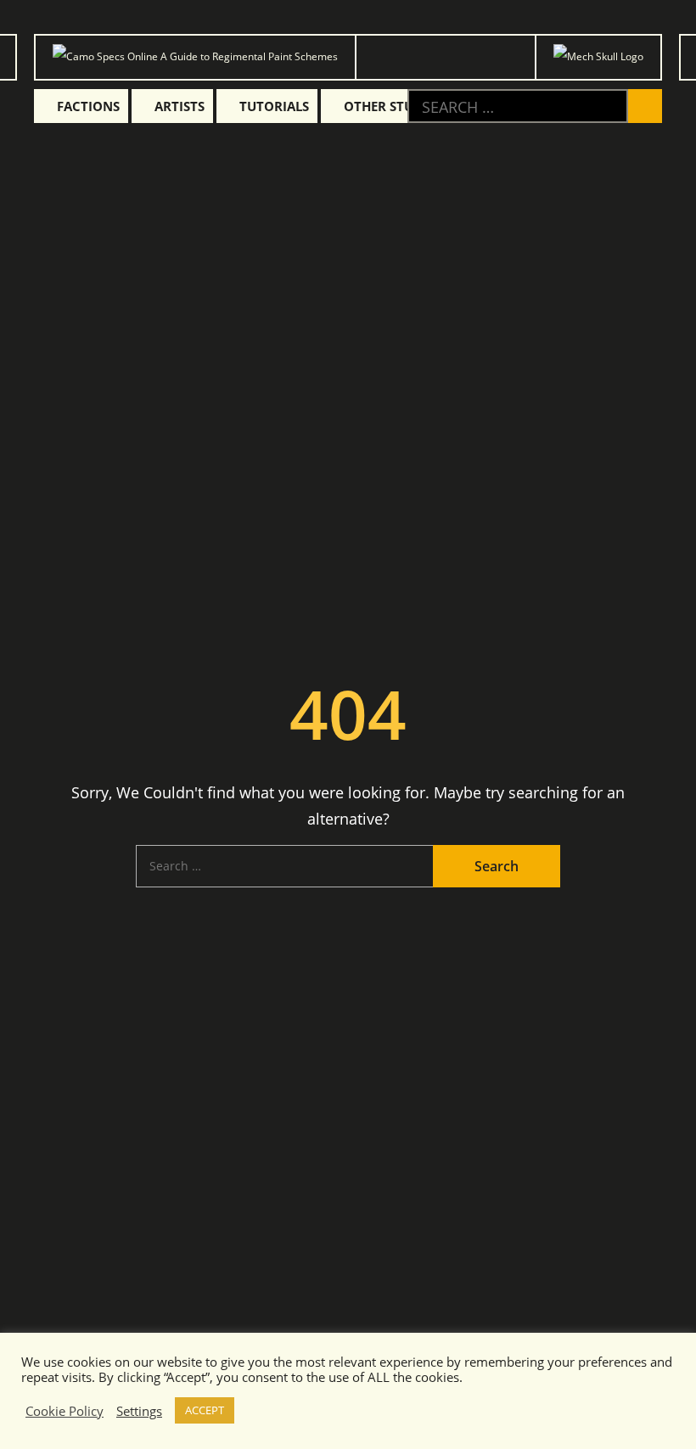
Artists (179, 106)
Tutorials (274, 106)
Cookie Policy (64, 1410)
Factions (88, 106)
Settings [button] (139, 1410)
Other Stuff (385, 106)
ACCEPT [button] (204, 1410)
